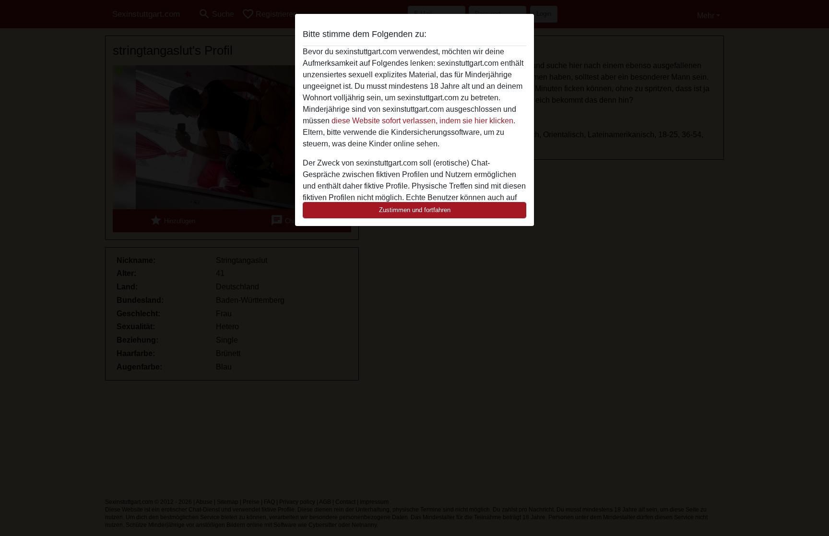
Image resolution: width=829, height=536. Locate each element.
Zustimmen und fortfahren (414, 210)
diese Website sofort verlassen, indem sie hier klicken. (423, 121)
